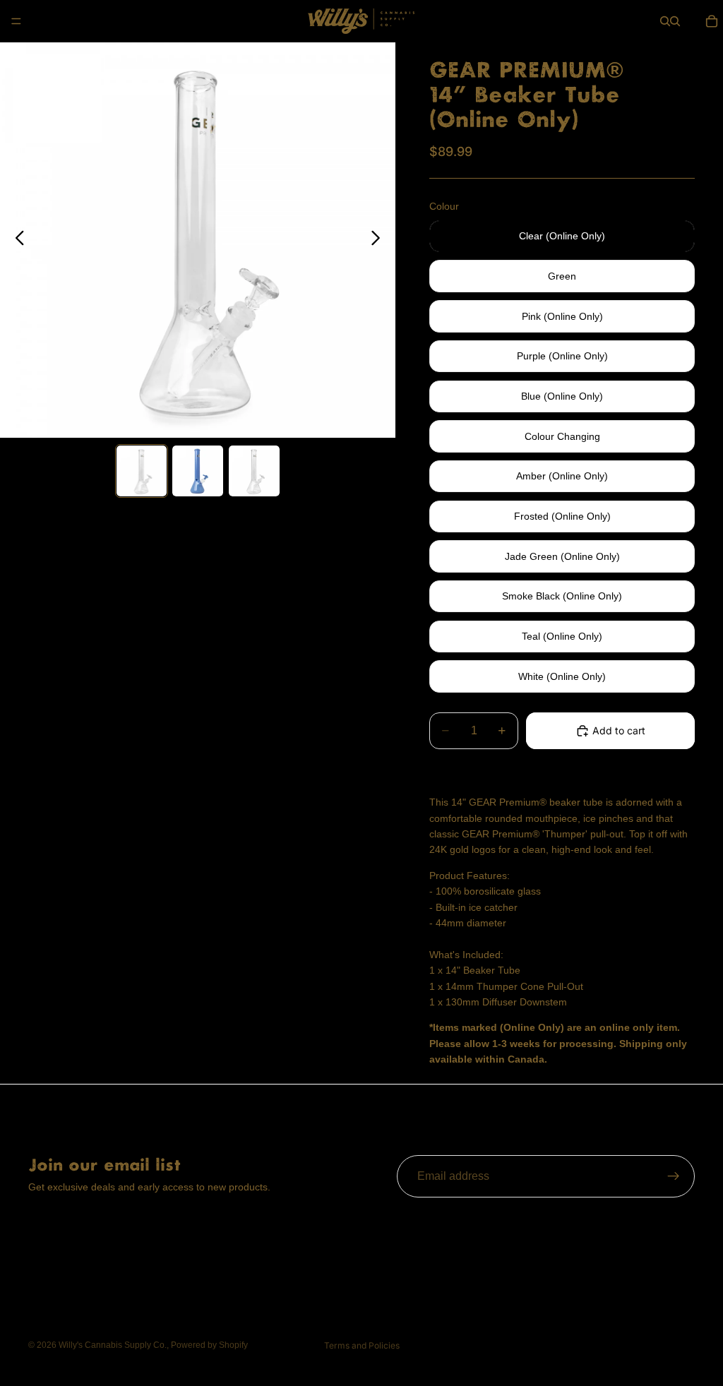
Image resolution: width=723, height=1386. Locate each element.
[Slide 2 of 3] (197, 471)
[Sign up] (673, 1176)
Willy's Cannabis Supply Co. (113, 1345)
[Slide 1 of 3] (141, 471)
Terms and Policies (362, 1345)
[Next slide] (379, 240)
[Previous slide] (16, 240)
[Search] (665, 21)
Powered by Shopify (209, 1345)
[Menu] (16, 21)
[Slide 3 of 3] (254, 471)
